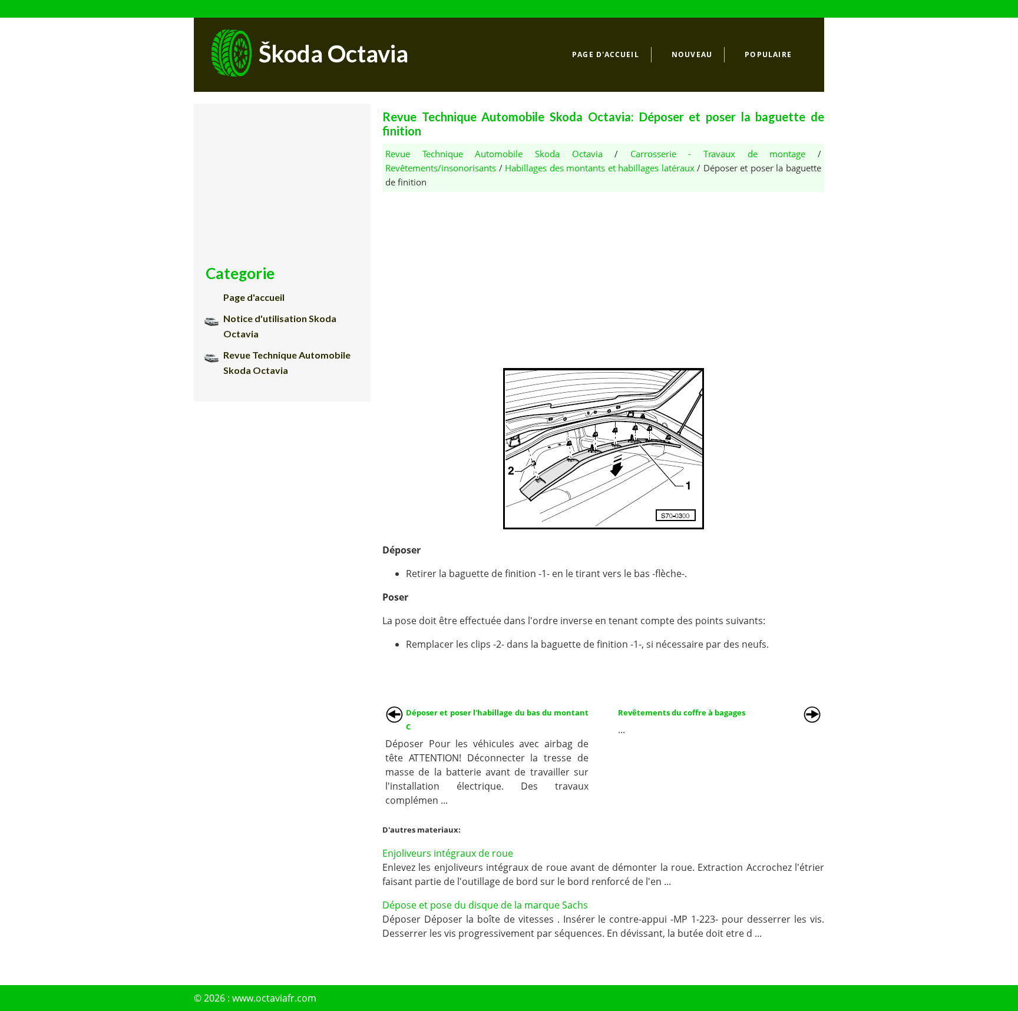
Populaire (768, 54)
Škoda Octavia (333, 54)
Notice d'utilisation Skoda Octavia (279, 326)
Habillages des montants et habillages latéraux (600, 168)
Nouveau (692, 54)
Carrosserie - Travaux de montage (718, 154)
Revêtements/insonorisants (440, 168)
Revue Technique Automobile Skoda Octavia (494, 154)
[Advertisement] (603, 274)
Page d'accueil (605, 54)
